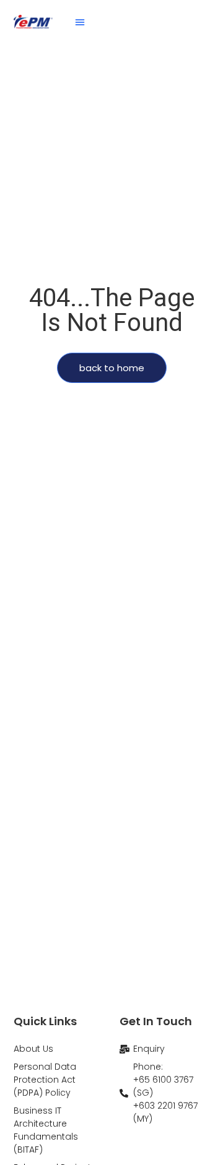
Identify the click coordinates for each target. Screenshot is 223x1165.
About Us (33, 1048)
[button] (79, 21)
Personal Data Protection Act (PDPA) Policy (45, 1079)
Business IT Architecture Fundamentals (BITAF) (46, 1130)
